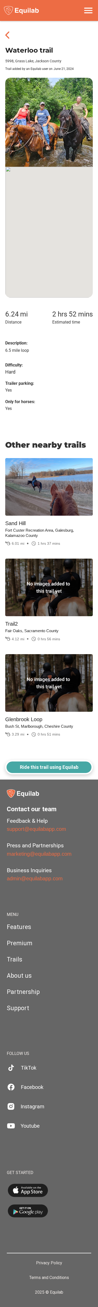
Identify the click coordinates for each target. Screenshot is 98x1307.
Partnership (23, 991)
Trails (14, 959)
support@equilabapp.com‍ (36, 829)
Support (18, 1008)
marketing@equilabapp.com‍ (39, 854)
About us (19, 975)
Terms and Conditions (49, 1277)
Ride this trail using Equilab (49, 767)
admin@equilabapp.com (35, 878)
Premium (19, 943)
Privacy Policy (49, 1263)
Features (19, 927)
